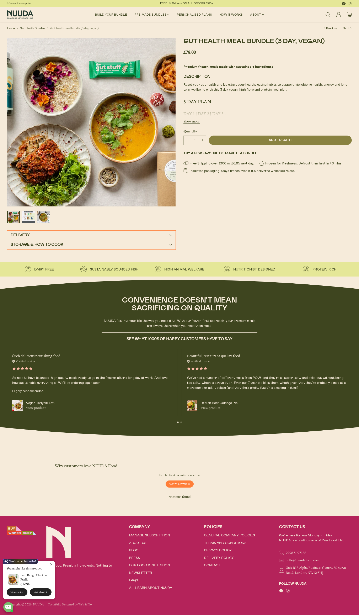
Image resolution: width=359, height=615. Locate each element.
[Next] (350, 382)
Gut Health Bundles (32, 28)
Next (346, 28)
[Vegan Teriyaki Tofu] (17, 405)
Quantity (190, 131)
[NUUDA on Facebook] (344, 4)
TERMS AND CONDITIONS (225, 543)
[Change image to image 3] (43, 217)
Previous (332, 28)
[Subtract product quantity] (187, 140)
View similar (17, 592)
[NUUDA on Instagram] (350, 4)
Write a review (179, 484)
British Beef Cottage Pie (219, 403)
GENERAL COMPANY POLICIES (229, 535)
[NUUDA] (20, 14)
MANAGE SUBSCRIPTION (149, 535)
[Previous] (8, 382)
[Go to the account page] (339, 15)
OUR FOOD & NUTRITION (149, 565)
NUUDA (38, 604)
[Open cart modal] (349, 15)
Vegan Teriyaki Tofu (40, 403)
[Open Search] (328, 15)
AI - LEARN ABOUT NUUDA (150, 588)
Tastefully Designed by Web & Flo (70, 604)
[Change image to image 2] (28, 217)
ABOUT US (137, 543)
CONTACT (212, 565)
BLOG (134, 550)
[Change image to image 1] (13, 217)
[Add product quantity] (202, 140)
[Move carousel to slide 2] (181, 422)
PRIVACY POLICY (218, 550)
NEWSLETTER (140, 573)
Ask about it (40, 592)
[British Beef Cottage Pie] (192, 405)
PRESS (134, 558)
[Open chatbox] (8, 607)
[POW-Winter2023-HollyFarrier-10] (91, 122)
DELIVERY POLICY (219, 558)
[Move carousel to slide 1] (178, 422)
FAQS (133, 580)
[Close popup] (51, 564)
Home (11, 28)
